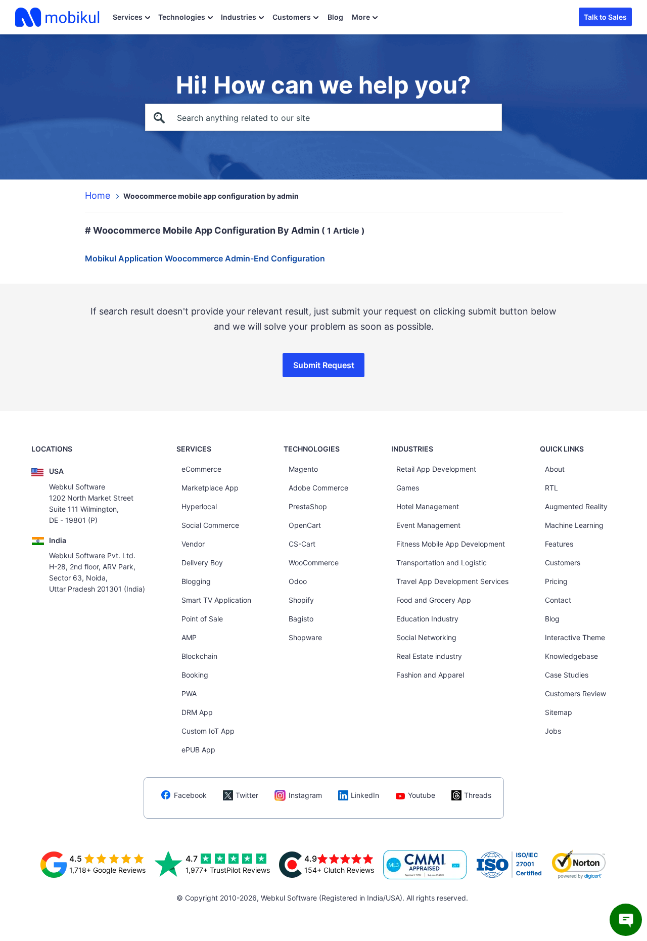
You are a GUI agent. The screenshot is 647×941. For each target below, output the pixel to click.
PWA (189, 693)
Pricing (556, 581)
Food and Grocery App (433, 600)
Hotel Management (427, 506)
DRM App (197, 712)
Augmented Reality (576, 506)
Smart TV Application (216, 600)
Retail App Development (436, 469)
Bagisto (301, 618)
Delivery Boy (202, 562)
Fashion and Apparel (430, 674)
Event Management (428, 525)
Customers (291, 17)
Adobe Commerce (318, 487)
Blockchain (199, 656)
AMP (189, 637)
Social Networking (426, 637)
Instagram (305, 795)
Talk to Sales (605, 17)
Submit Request (323, 365)
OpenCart (305, 525)
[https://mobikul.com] (58, 17)
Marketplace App (210, 487)
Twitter (247, 795)
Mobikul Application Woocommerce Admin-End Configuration (205, 258)
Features (559, 544)
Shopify (301, 600)
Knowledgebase (571, 656)
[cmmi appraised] (425, 864)
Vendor (193, 544)
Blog (335, 17)
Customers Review (575, 693)
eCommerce (201, 469)
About (555, 469)
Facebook (190, 795)
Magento (303, 469)
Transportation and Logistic (441, 562)
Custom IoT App (208, 731)
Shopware (305, 637)
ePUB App (198, 749)
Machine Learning (574, 525)
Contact (558, 600)
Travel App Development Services (452, 581)
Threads (477, 795)
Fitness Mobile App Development (450, 544)
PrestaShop (308, 506)
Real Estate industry (429, 656)
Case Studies (566, 674)
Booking (194, 674)
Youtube (421, 795)
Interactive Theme (575, 637)
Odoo (298, 581)
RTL (551, 487)
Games (407, 487)
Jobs (553, 731)
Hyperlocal (199, 506)
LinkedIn (365, 795)
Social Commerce (210, 525)
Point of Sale (202, 618)
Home (97, 195)
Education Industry (427, 618)
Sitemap (558, 712)
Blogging (196, 581)
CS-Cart (302, 544)
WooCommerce (314, 562)
